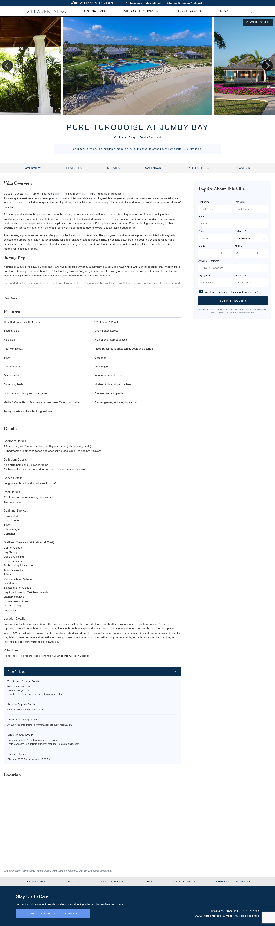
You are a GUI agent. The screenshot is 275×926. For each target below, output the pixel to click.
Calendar (153, 167)
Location (242, 167)
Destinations (94, 11)
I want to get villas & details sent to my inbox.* (231, 291)
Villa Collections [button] (139, 11)
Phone (201, 231)
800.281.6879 (83, 2)
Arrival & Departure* (208, 261)
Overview (33, 167)
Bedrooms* (240, 231)
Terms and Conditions (233, 881)
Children (239, 246)
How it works (189, 11)
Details (113, 167)
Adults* (202, 246)
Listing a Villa (184, 881)
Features (74, 167)
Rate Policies (198, 167)
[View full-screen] (258, 22)
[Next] (267, 65)
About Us (73, 881)
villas (87, 904)
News (224, 11)
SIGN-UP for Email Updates (53, 913)
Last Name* (241, 202)
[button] (233, 300)
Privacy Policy (112, 881)
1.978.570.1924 (249, 911)
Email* (201, 216)
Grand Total (240, 275)
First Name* (204, 202)
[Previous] (7, 65)
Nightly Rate (204, 275)
